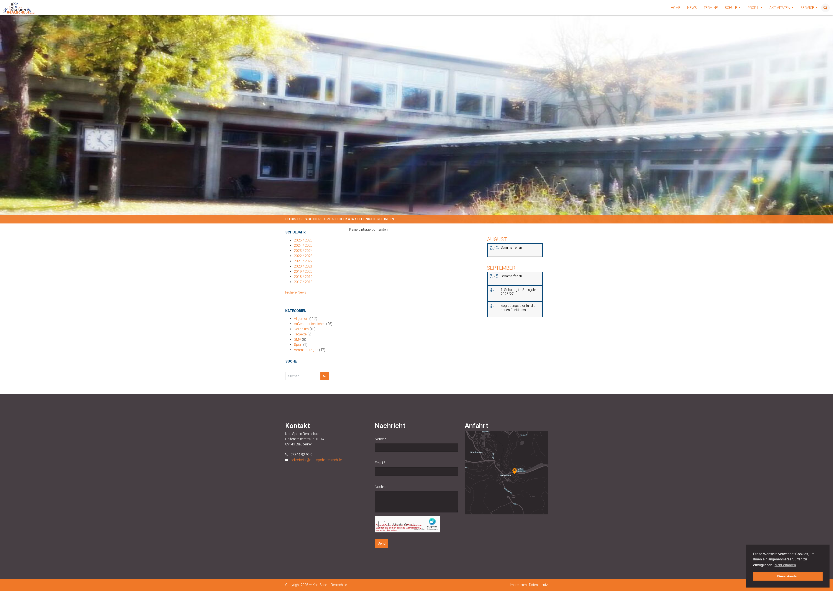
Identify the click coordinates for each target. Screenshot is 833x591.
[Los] (324, 376)
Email (380, 463)
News (692, 8)
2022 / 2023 (303, 256)
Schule (731, 8)
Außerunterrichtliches (309, 324)
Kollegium (301, 329)
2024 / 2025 (303, 245)
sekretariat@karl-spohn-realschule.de (318, 460)
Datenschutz (538, 585)
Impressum (518, 585)
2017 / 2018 (303, 282)
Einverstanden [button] (788, 576)
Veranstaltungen (306, 350)
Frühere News (295, 292)
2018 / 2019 (303, 277)
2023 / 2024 (303, 251)
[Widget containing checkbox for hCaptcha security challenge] (407, 524)
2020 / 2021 (303, 266)
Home (675, 8)
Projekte (300, 334)
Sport (298, 345)
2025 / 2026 (303, 240)
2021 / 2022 (303, 261)
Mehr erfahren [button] (785, 565)
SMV (297, 339)
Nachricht (382, 487)
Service (807, 8)
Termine (711, 8)
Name (380, 439)
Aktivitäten (780, 8)
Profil (754, 8)
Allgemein (301, 319)
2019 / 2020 (303, 271)
